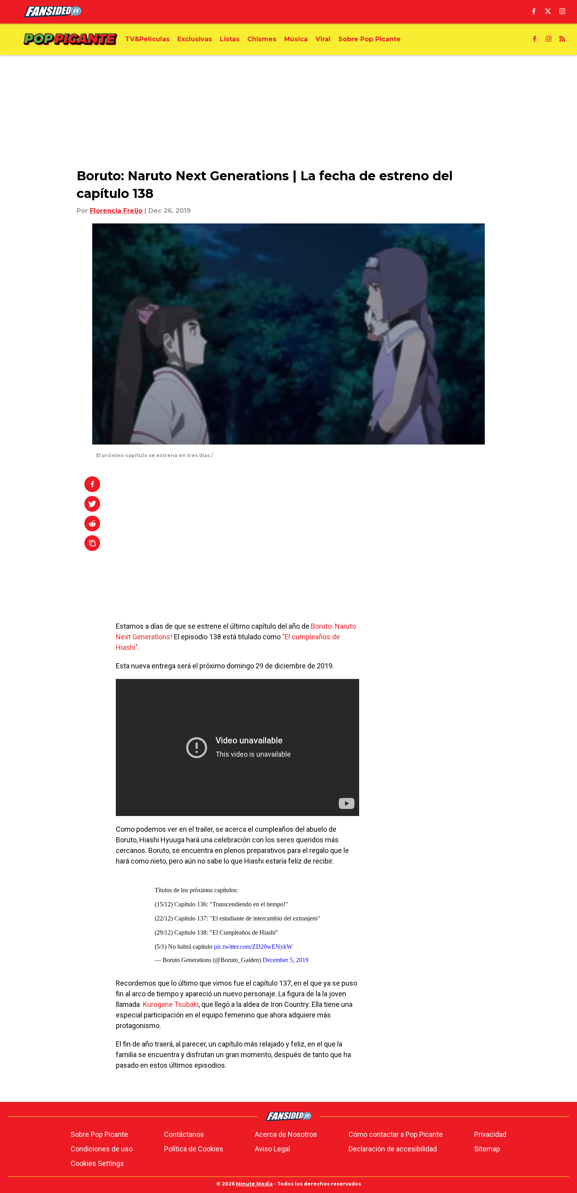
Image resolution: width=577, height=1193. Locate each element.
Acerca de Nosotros (286, 1134)
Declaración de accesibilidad (393, 1149)
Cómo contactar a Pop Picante (396, 1134)
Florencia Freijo (116, 210)
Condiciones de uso (102, 1149)
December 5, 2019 (286, 960)
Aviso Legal (272, 1149)
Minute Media (254, 1184)
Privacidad (490, 1134)
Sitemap (487, 1149)
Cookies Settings (97, 1163)
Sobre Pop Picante (99, 1134)
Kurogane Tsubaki (171, 1004)
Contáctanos (184, 1134)
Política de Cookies (193, 1149)
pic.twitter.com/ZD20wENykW (253, 946)
